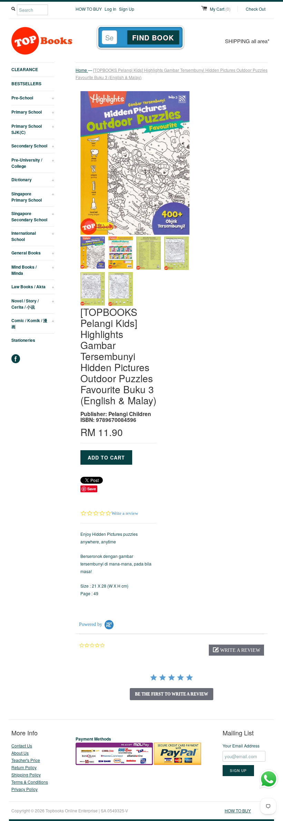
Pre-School (32, 98)
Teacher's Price (25, 760)
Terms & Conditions (29, 782)
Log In (110, 9)
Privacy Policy (24, 789)
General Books (32, 253)
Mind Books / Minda (32, 270)
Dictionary (32, 179)
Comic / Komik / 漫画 (32, 323)
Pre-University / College (32, 163)
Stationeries (23, 340)
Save (91, 488)
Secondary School (32, 146)
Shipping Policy (26, 774)
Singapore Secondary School (32, 216)
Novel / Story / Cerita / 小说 (32, 304)
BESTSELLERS (26, 83)
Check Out (255, 9)
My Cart (220, 9)
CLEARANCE (24, 69)
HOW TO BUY (89, 9)
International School (32, 236)
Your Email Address (241, 745)
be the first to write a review (171, 694)
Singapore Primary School (32, 197)
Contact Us (21, 745)
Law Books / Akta (32, 286)
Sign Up (126, 9)
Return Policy (24, 767)
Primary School (32, 112)
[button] (236, 650)
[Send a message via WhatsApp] (269, 779)
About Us (20, 753)
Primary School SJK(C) (32, 129)
